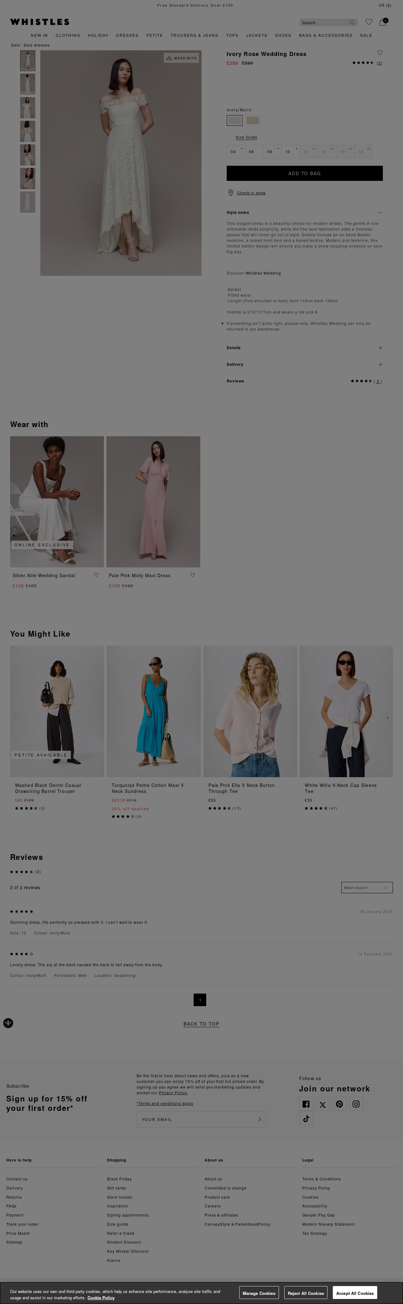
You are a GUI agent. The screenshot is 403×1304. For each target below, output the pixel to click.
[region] (201, 1293)
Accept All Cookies (355, 1293)
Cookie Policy (101, 1298)
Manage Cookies (259, 1293)
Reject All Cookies (306, 1293)
